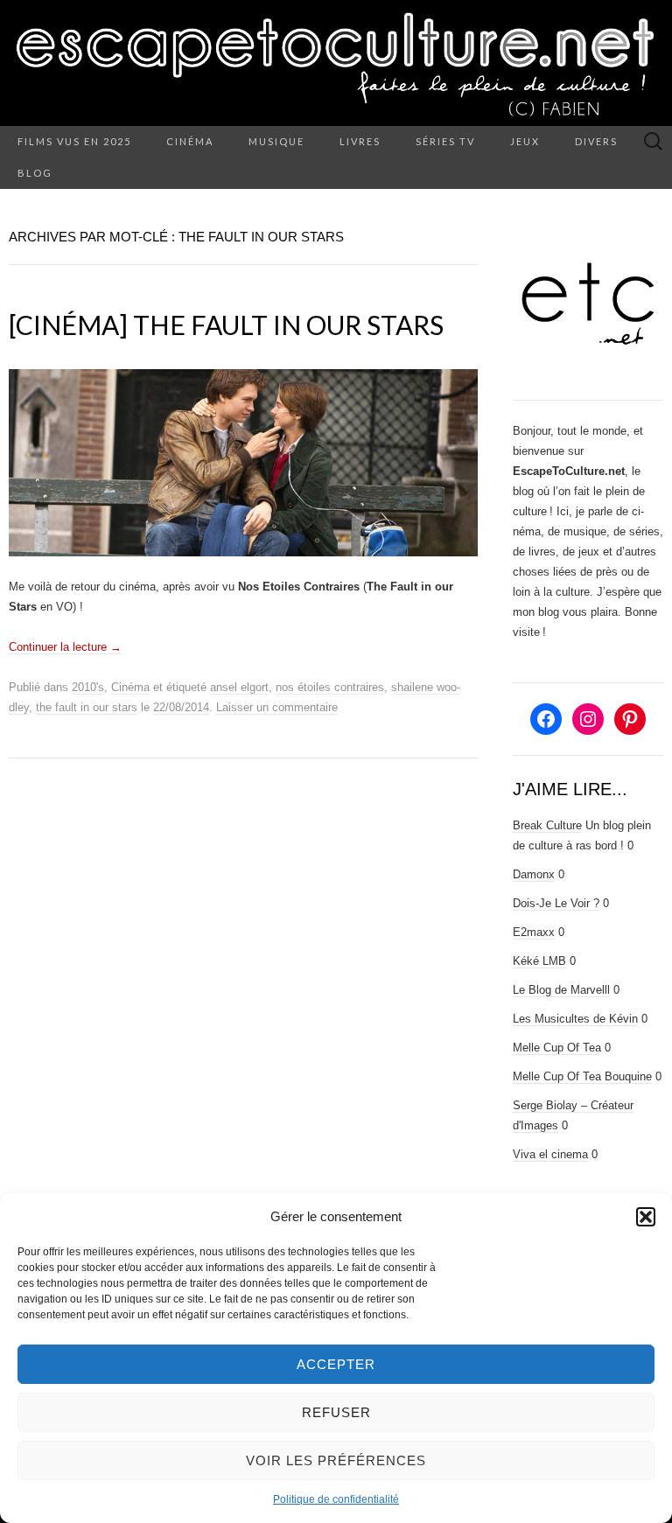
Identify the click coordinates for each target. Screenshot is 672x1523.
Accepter (336, 1364)
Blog (35, 172)
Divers (596, 141)
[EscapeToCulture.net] (336, 63)
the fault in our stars (86, 707)
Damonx (534, 874)
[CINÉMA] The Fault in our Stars (226, 324)
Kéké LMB (539, 961)
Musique (276, 141)
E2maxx (534, 932)
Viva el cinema (550, 1154)
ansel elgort (239, 687)
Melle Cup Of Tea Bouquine (582, 1076)
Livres (360, 141)
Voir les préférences (336, 1460)
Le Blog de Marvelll (561, 989)
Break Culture (547, 825)
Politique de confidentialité (336, 1499)
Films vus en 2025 (74, 141)
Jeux (525, 141)
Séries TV (445, 141)
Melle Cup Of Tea (557, 1047)
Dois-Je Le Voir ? (556, 903)
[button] (645, 1217)
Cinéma (190, 141)
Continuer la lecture (65, 646)
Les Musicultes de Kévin (575, 1018)
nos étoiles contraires (330, 687)
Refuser (336, 1412)
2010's (88, 687)
